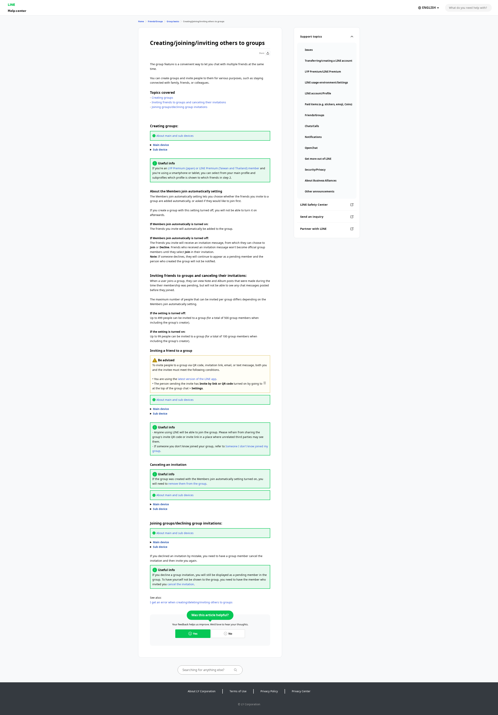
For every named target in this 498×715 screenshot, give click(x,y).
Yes (195, 633)
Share (261, 53)
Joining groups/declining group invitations (179, 107)
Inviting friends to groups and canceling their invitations (189, 102)
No (230, 633)
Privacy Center (301, 691)
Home (141, 21)
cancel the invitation (180, 584)
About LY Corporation (202, 691)
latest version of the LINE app (197, 379)
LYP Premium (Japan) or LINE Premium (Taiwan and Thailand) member (213, 168)
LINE (11, 5)
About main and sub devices (175, 136)
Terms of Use (238, 691)
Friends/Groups (155, 21)
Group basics (173, 21)
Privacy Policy (269, 691)
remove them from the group (187, 483)
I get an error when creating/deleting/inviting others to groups (191, 602)
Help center (17, 11)
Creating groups (162, 97)
